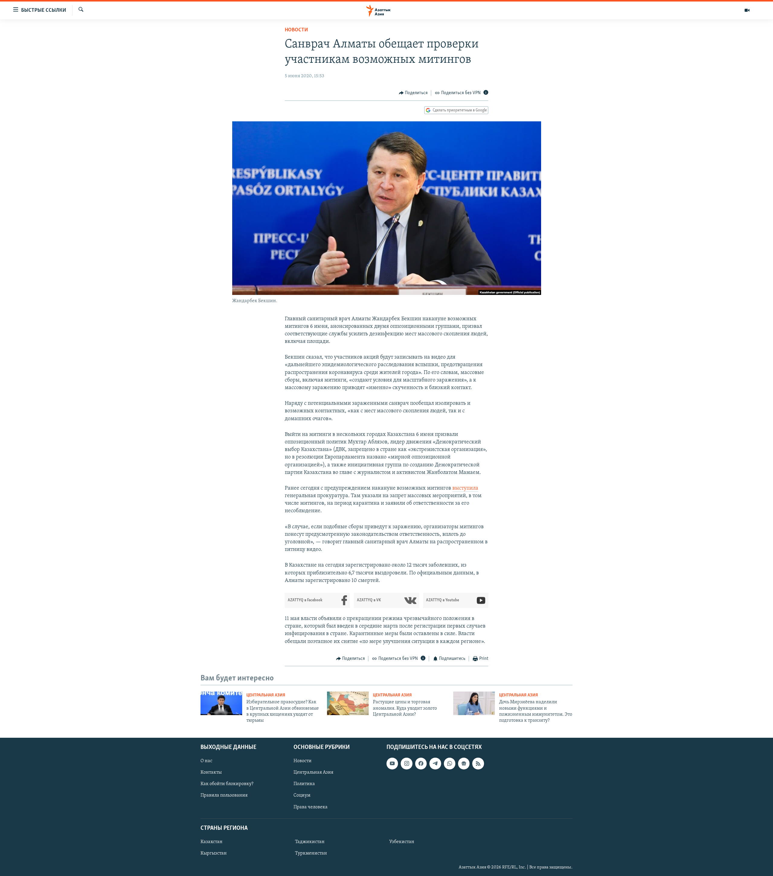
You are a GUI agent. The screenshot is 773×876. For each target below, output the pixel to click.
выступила (465, 488)
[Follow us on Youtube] (392, 763)
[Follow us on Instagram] (406, 763)
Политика (304, 784)
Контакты (211, 772)
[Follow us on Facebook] (421, 763)
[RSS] (478, 763)
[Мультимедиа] (747, 10)
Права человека (310, 806)
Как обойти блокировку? (226, 784)
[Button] (413, 93)
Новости (296, 30)
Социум (301, 795)
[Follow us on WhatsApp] (449, 763)
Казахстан (211, 841)
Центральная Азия (265, 695)
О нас (206, 761)
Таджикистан (310, 841)
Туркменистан (311, 853)
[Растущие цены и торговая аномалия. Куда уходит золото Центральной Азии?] (348, 703)
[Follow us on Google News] (464, 763)
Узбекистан (401, 841)
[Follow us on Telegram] (435, 763)
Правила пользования (224, 795)
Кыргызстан (213, 853)
